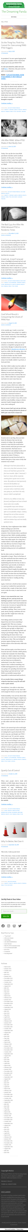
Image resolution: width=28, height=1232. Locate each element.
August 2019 (7, 1032)
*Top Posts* (7, 936)
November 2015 (8, 1119)
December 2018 (8, 1048)
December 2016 (8, 1094)
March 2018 (7, 1065)
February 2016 (8, 1114)
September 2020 (8, 1007)
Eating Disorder (12, 812)
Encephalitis (8, 284)
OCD (2, 286)
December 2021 (8, 978)
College (3, 759)
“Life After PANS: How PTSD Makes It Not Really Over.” (12, 76)
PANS (11, 111)
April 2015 (6, 1133)
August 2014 (7, 1148)
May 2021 (6, 992)
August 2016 (7, 1102)
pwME (16, 286)
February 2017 (8, 1090)
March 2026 (7, 966)
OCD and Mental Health (10, 947)
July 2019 (6, 1034)
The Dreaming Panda (14, 11)
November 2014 (8, 1143)
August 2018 (7, 1055)
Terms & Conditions (8, 1184)
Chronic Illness (13, 109)
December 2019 (8, 1024)
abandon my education (18, 349)
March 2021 (7, 995)
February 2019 (8, 1044)
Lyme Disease (8, 944)
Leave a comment (6, 235)
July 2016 (6, 1104)
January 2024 (7, 968)
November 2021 (8, 980)
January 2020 (7, 1023)
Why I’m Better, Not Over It (12, 841)
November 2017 (8, 1073)
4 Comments (4, 775)
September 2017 (8, 1077)
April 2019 (6, 1040)
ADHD (5, 810)
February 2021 (8, 997)
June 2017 (6, 1083)
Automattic (14, 1224)
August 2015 (7, 1125)
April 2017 (6, 1086)
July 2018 (6, 1057)
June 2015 (6, 1129)
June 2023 (6, 974)
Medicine (20, 812)
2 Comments (4, 53)
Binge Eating (16, 810)
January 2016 (7, 1115)
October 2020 (7, 1005)
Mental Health (22, 195)
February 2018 (8, 1067)
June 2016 (6, 1106)
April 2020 (7, 1017)
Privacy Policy (6, 1181)
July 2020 (6, 1011)
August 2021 (7, 986)
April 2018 (6, 1063)
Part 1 (6, 69)
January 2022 (7, 976)
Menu (15, 17)
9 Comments (4, 148)
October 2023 (7, 970)
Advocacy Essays (8, 938)
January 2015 (7, 1139)
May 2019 (6, 1038)
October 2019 (7, 1028)
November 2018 (8, 1050)
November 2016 (8, 1096)
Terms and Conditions (10, 1229)
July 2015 (6, 1127)
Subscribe (6, 916)
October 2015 (7, 1121)
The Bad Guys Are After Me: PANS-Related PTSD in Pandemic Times (12, 227)
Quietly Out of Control (10, 770)
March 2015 (7, 1135)
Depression (4, 812)
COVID (2, 284)
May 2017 (6, 1085)
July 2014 (6, 1150)
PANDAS (8, 111)
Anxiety (6, 109)
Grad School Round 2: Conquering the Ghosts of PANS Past (11, 317)
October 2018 (7, 1052)
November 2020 (8, 1003)
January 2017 (7, 1092)
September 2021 (8, 984)
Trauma (24, 111)
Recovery (14, 197)
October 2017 (7, 1075)
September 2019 (8, 1030)
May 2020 (6, 1015)
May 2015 (6, 1131)
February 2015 (8, 1137)
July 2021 (6, 988)
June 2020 (6, 1013)
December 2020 (8, 1001)
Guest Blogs (7, 940)
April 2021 (7, 994)
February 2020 (8, 1021)
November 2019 (8, 1026)
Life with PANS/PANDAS (14, 107)
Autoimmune (12, 282)
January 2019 (7, 1046)
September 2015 (8, 1123)
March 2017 (7, 1088)
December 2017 (8, 1071)
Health (20, 109)
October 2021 (7, 982)
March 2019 (7, 1042)
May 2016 (6, 1108)
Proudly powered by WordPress (9, 1222)
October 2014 (7, 1145)
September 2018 (8, 1054)
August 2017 (7, 1079)
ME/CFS (14, 284)
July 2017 (6, 1081)
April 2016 (6, 1110)
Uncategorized (12, 881)
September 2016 (8, 1100)
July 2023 (6, 972)
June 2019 (6, 1036)
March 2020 (7, 1019)
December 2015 (8, 1117)
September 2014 (8, 1146)
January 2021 (7, 999)
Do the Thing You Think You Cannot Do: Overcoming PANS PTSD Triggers (13, 45)
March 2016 (7, 1112)
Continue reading (7, 103)
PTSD (14, 111)
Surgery (18, 111)
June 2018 (6, 1059)
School (13, 761)
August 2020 (7, 1009)
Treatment (7, 951)
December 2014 (8, 1141)
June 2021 (6, 990)
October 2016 (7, 1098)
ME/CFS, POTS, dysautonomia (12, 945)
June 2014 (6, 1152)
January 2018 (7, 1069)
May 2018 (6, 1061)
